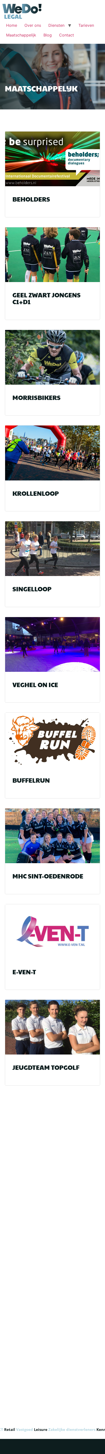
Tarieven (86, 25)
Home (11, 25)
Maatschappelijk (21, 35)
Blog (47, 35)
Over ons (32, 25)
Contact (66, 35)
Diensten (56, 25)
